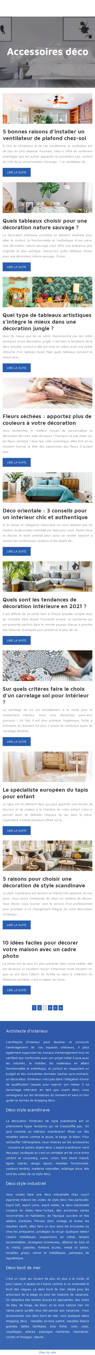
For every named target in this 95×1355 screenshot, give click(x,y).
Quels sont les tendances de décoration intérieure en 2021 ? (45, 602)
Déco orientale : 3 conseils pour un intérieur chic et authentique (45, 513)
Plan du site (47, 1352)
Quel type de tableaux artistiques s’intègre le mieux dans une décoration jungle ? (47, 321)
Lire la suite (16, 172)
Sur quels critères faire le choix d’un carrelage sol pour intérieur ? (46, 695)
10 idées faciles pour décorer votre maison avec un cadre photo (40, 949)
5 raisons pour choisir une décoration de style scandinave (44, 881)
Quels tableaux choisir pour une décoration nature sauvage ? (45, 223)
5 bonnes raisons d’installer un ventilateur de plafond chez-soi (44, 134)
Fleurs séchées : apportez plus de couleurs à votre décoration (47, 419)
